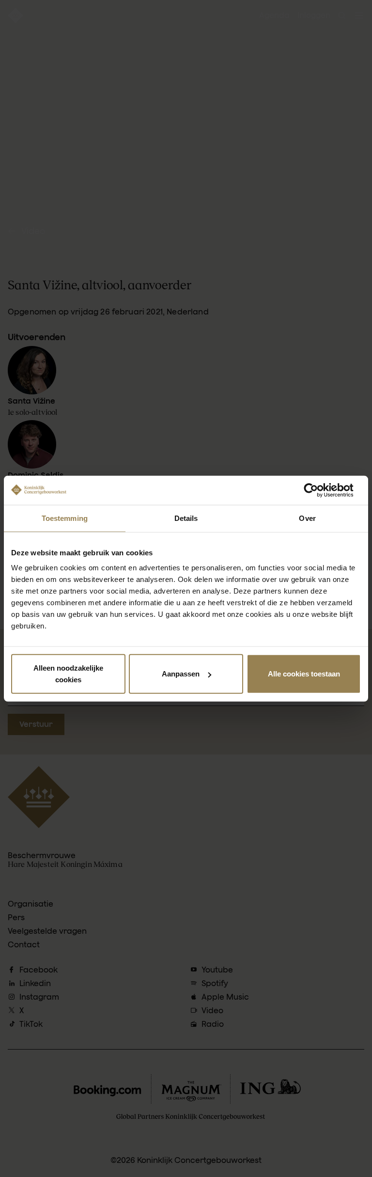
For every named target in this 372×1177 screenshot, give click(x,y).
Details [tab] (186, 518)
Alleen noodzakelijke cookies (68, 674)
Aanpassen (181, 674)
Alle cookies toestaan (304, 674)
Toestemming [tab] (65, 518)
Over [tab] (307, 518)
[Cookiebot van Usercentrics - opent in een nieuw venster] (318, 490)
